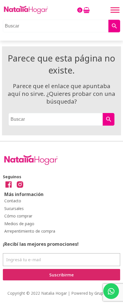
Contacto (12, 200)
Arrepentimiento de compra (29, 231)
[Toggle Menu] (115, 10)
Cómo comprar (18, 216)
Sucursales (14, 208)
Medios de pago (19, 223)
